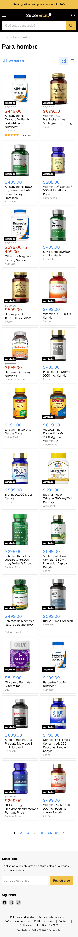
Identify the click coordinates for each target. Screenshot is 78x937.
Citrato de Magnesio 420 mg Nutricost (18, 258)
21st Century (50, 505)
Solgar (46, 127)
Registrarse (61, 880)
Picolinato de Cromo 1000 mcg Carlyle (56, 373)
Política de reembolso (17, 921)
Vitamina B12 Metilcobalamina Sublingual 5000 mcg (57, 119)
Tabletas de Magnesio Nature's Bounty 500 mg (19, 624)
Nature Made (12, 437)
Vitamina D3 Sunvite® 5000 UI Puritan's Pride (57, 190)
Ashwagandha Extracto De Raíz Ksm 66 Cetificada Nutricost (19, 121)
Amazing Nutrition (15, 379)
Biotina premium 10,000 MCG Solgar (18, 316)
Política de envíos (44, 921)
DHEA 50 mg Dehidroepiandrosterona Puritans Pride (21, 809)
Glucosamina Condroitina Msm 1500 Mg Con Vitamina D (54, 435)
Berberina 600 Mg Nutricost (55, 684)
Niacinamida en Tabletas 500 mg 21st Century (57, 498)
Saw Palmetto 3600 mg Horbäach (56, 253)
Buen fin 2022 (50, 925)
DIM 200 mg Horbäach (58, 621)
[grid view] (63, 61)
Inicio (5, 37)
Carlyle (47, 321)
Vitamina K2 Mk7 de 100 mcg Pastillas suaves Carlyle (56, 808)
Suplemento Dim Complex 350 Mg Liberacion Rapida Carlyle (55, 561)
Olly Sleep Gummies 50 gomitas (18, 684)
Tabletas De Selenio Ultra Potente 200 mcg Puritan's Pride (18, 559)
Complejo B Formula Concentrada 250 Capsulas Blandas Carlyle (56, 745)
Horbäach (10, 201)
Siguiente (55, 833)
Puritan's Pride (51, 197)
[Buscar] (71, 25)
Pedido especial (29, 925)
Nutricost (10, 130)
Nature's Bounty (13, 632)
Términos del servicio (51, 917)
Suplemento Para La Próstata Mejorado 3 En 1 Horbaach (18, 743)
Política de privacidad (22, 917)
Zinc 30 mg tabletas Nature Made (18, 431)
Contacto (63, 921)
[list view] (72, 61)
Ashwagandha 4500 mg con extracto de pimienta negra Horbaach (18, 192)
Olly (7, 689)
